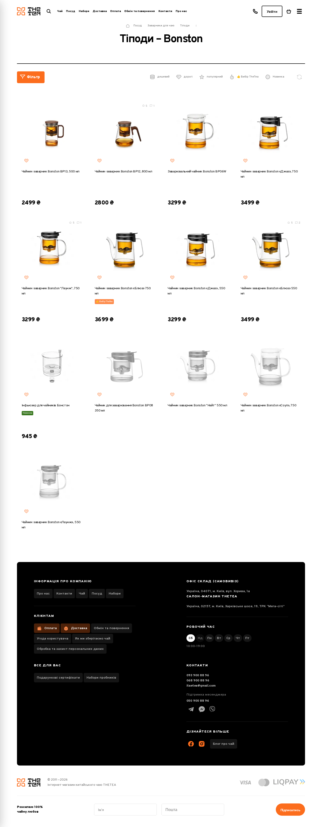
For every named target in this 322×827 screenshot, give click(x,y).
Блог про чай (223, 744)
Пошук (48, 11)
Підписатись (290, 810)
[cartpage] (289, 11)
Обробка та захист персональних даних (70, 649)
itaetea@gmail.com (201, 686)
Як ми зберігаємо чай (92, 639)
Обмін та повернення (139, 11)
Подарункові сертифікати (58, 678)
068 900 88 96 (197, 681)
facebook (191, 744)
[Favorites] (26, 160)
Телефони (255, 11)
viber (212, 709)
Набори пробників (101, 678)
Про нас (181, 11)
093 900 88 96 (197, 675)
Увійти (272, 11)
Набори (115, 594)
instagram (201, 744)
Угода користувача (52, 639)
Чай (82, 594)
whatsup (201, 709)
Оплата (115, 11)
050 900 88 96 (197, 701)
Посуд (97, 594)
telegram (191, 709)
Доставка (100, 11)
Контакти (165, 11)
